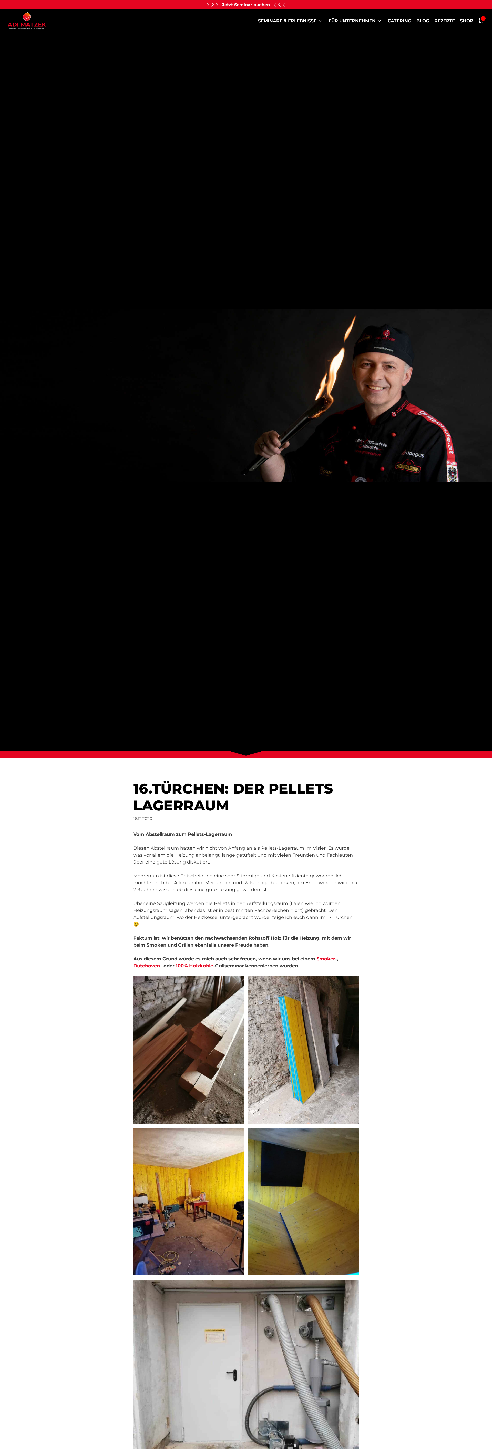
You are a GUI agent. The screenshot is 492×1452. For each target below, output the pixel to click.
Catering (399, 20)
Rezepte (444, 20)
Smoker (325, 959)
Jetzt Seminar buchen (246, 4)
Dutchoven (146, 966)
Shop (466, 20)
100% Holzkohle (194, 966)
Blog (422, 20)
